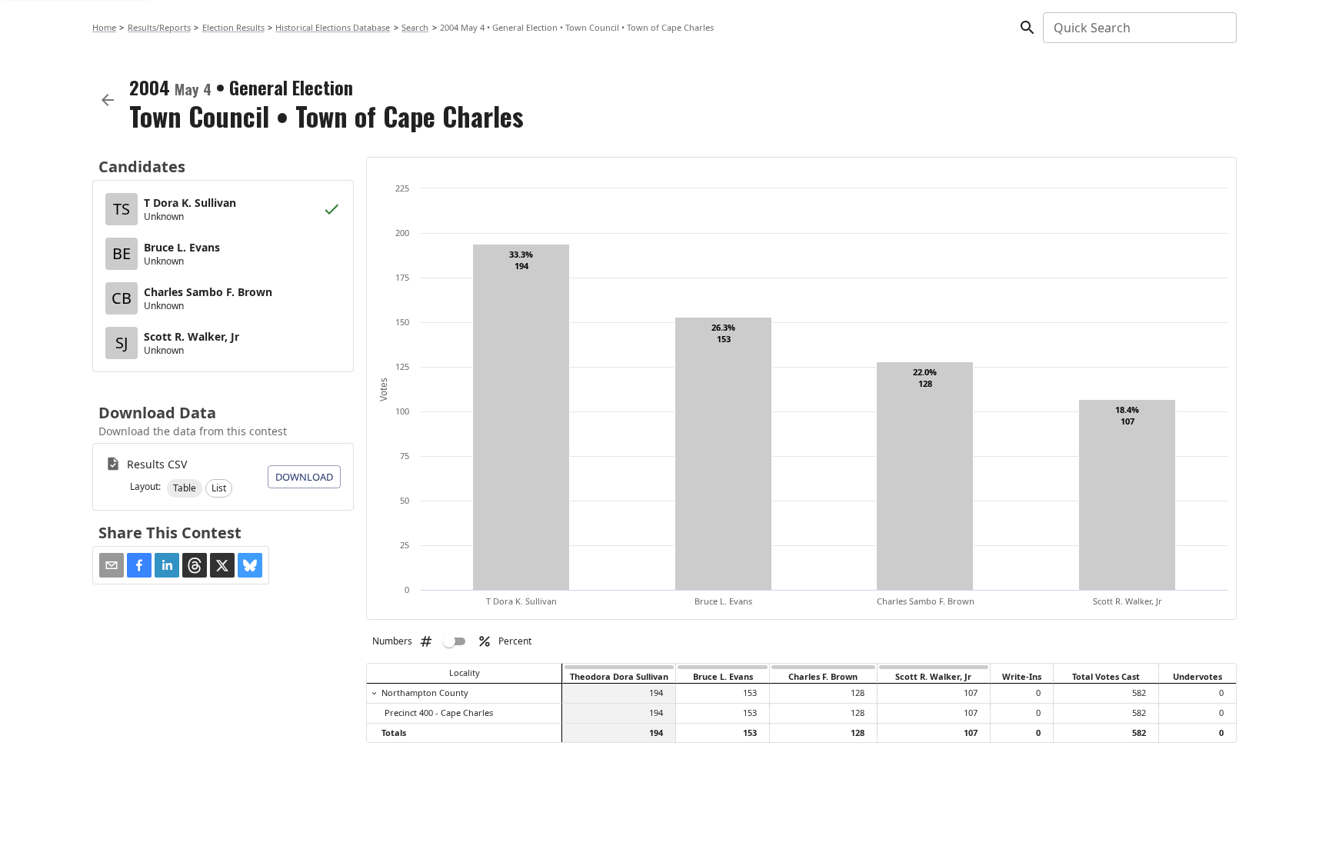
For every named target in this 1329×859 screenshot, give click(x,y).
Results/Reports (159, 27)
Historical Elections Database (332, 27)
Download (304, 477)
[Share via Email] (111, 565)
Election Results (233, 27)
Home (104, 27)
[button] (184, 488)
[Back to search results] (107, 100)
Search (414, 27)
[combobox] (1139, 27)
